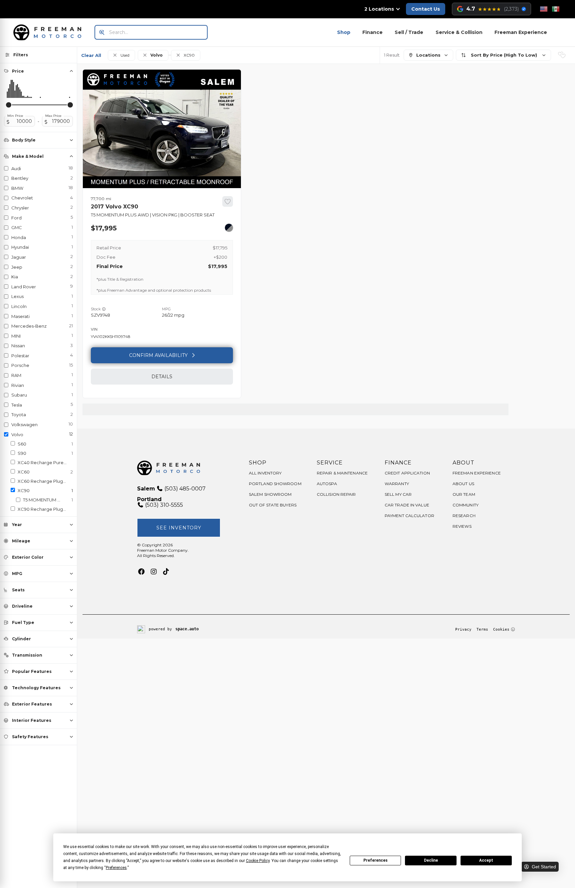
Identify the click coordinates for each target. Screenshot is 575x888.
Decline (431, 860)
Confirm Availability (158, 355)
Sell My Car (398, 494)
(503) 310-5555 (163, 505)
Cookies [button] (501, 629)
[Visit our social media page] (141, 572)
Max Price (53, 116)
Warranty (397, 483)
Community (466, 504)
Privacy (463, 629)
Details (161, 377)
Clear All (91, 55)
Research (464, 515)
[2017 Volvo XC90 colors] (229, 228)
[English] (544, 9)
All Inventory (265, 472)
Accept (486, 860)
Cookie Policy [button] (258, 860)
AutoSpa (327, 483)
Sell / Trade (409, 32)
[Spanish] (556, 9)
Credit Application (407, 472)
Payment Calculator (409, 515)
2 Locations (379, 9)
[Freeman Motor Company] (49, 32)
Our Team (464, 494)
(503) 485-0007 (184, 488)
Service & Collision (459, 32)
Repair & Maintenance (342, 472)
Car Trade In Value (407, 504)
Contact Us (425, 9)
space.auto (187, 629)
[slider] (8, 105)
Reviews (462, 526)
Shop (343, 32)
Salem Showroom (270, 494)
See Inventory (178, 528)
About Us (463, 483)
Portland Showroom (275, 483)
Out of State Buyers (272, 504)
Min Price (15, 116)
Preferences (375, 860)
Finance (372, 32)
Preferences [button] (116, 867)
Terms (482, 629)
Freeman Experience (520, 32)
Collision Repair (336, 494)
